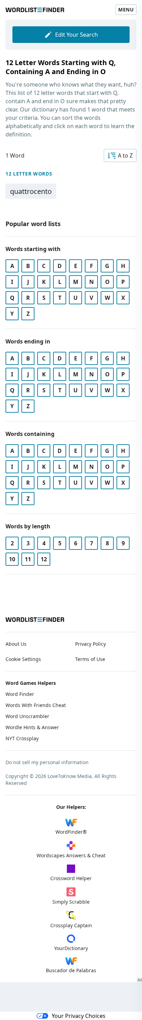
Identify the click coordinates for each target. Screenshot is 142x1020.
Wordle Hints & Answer (32, 727)
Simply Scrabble (71, 901)
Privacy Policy (90, 644)
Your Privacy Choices (78, 1016)
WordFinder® (71, 832)
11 (28, 559)
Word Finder (20, 694)
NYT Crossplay (22, 738)
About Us (16, 644)
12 (44, 559)
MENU (126, 9)
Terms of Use (90, 659)
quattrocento (31, 191)
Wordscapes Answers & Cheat (71, 855)
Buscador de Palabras (71, 970)
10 (12, 559)
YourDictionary (71, 948)
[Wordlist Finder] (35, 619)
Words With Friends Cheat (36, 705)
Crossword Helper (71, 878)
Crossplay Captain (71, 925)
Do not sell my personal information (47, 762)
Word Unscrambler (27, 716)
